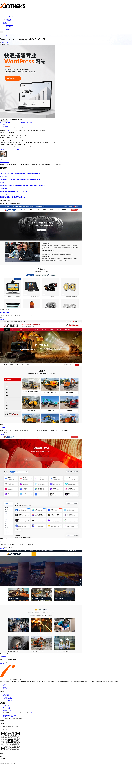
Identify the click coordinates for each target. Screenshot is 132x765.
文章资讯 (5, 23)
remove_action (8, 149)
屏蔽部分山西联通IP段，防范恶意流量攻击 (12, 197)
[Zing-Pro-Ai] (41, 308)
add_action (2, 149)
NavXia (2, 542)
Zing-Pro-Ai (4, 312)
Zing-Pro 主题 (6, 694)
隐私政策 (5, 684)
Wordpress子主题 (15, 149)
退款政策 (5, 687)
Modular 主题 (9, 17)
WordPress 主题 (6, 707)
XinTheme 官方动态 (10, 29)
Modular (3, 427)
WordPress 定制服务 (7, 698)
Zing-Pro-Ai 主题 (9, 16)
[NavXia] (41, 537)
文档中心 (5, 22)
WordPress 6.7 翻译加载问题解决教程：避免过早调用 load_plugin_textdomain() (23, 185)
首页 (4, 13)
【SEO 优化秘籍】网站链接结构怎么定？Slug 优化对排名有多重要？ (20, 174)
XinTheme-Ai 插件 (7, 697)
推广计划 (5, 688)
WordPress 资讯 (9, 25)
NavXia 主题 (8, 19)
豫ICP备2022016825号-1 (8, 716)
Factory (3, 657)
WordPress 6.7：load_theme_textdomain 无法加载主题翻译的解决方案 (20, 179)
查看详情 (2, 319)
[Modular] (41, 422)
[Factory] (41, 652)
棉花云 (32, 712)
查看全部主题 (9, 20)
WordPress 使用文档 (7, 710)
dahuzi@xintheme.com (9, 761)
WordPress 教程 (9, 26)
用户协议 (5, 685)
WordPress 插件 (9, 27)
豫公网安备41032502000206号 (10, 715)
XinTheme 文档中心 (7, 700)
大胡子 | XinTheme (6, 42)
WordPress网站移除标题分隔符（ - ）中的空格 (13, 191)
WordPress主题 (6, 15)
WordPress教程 (3, 35)
